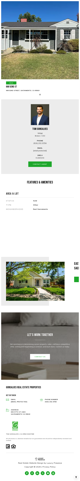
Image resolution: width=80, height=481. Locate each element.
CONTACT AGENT (40, 164)
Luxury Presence (54, 463)
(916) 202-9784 (40, 143)
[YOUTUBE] (48, 473)
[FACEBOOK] (27, 473)
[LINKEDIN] (37, 473)
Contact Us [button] (40, 357)
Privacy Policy (49, 467)
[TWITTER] (43, 473)
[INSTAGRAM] (32, 473)
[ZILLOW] (53, 473)
